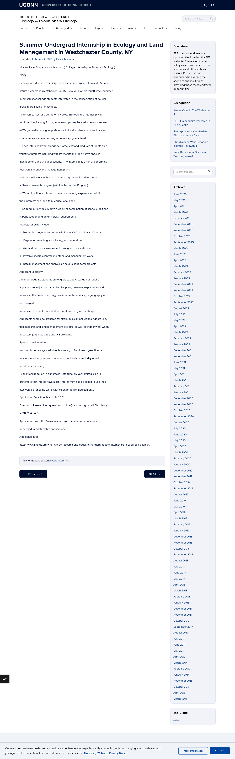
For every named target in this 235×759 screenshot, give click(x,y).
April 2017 (179, 657)
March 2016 (180, 699)
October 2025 (181, 236)
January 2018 (181, 602)
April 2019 (179, 512)
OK (217, 750)
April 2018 (179, 584)
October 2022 (181, 296)
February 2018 (181, 596)
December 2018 (182, 536)
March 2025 (180, 248)
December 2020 (183, 398)
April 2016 (179, 693)
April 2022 (179, 326)
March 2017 (180, 663)
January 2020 (181, 464)
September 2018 (183, 554)
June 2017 (179, 644)
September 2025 (183, 242)
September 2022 (183, 302)
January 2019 (181, 530)
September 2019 (183, 488)
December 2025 (183, 224)
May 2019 (179, 506)
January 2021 (181, 392)
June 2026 (179, 194)
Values (131, 28)
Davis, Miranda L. (66, 59)
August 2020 (181, 422)
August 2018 (180, 560)
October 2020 (181, 410)
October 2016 (181, 686)
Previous (33, 473)
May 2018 (179, 578)
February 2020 (182, 458)
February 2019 (181, 524)
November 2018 (182, 542)
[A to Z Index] (212, 5)
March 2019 (180, 518)
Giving (177, 28)
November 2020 (183, 404)
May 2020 (179, 440)
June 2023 (179, 254)
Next (155, 473)
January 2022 (181, 344)
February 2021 (181, 386)
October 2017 (181, 620)
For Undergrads (60, 28)
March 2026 (180, 212)
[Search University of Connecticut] (205, 5)
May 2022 (179, 320)
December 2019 (182, 470)
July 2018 (179, 566)
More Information (193, 750)
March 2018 (180, 590)
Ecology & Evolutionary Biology (48, 21)
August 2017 (180, 632)
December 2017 (182, 608)
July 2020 (179, 428)
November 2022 (183, 290)
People (40, 28)
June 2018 (179, 572)
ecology (176, 720)
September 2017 (183, 627)
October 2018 (181, 548)
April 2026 (179, 206)
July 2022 (179, 314)
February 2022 (182, 338)
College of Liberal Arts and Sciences (44, 17)
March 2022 (180, 332)
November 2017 (182, 614)
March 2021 (180, 380)
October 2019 (181, 482)
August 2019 (180, 494)
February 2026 (182, 218)
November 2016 (182, 680)
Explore (99, 28)
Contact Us (160, 28)
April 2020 (179, 446)
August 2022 (181, 308)
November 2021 (182, 356)
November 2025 (183, 230)
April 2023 (179, 260)
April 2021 (179, 374)
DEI (144, 28)
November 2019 (182, 476)
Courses (24, 28)
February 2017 (181, 668)
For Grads (82, 28)
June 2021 (179, 362)
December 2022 (183, 284)
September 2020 (183, 416)
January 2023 (181, 278)
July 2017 (179, 638)
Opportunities (60, 460)
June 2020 (180, 434)
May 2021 (179, 368)
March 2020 (180, 452)
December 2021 (182, 350)
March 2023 (180, 266)
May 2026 (179, 200)
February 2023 (182, 272)
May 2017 (179, 650)
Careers (116, 28)
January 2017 (181, 674)
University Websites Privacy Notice (105, 753)
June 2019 (179, 500)
